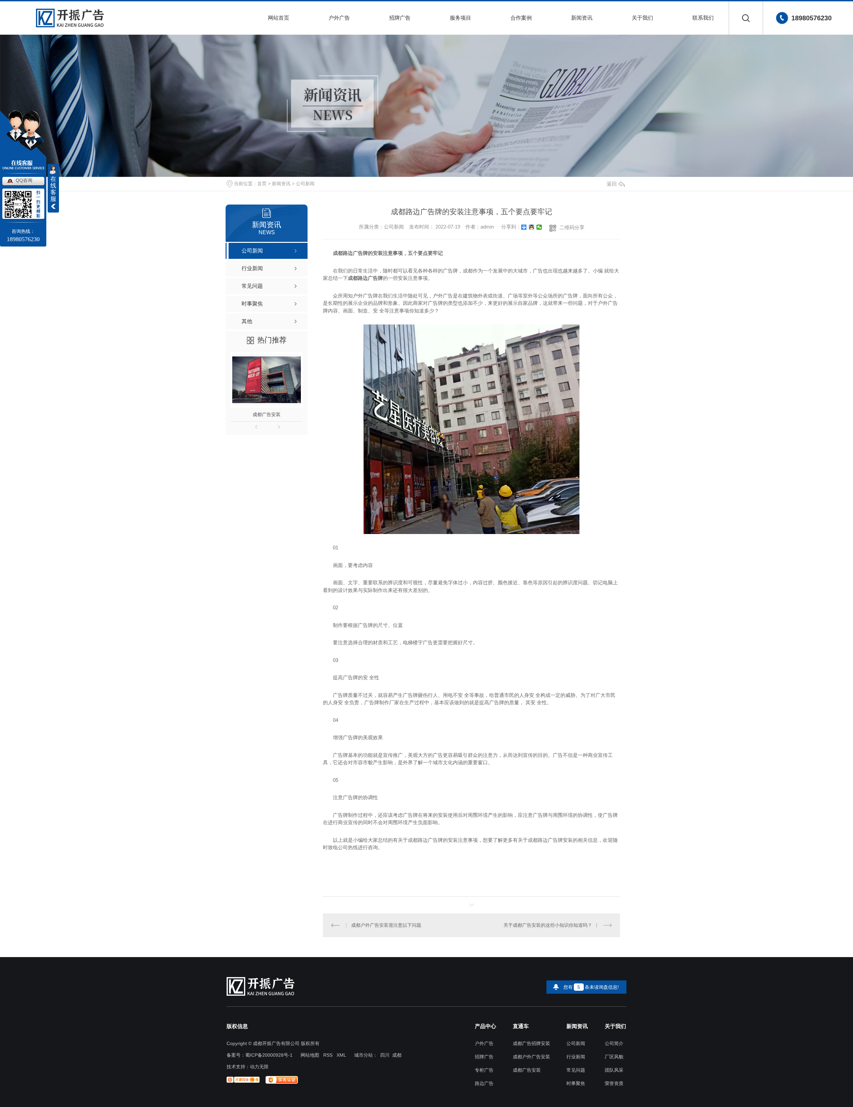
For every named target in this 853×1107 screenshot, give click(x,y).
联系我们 (703, 18)
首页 (262, 183)
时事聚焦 (575, 1083)
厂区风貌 (614, 1056)
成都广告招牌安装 (531, 1043)
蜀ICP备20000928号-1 (269, 1055)
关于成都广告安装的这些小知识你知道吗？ (547, 925)
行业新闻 (575, 1056)
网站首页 (278, 18)
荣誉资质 (614, 1083)
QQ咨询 (24, 180)
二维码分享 (571, 227)
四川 (385, 1055)
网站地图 (310, 1055)
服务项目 (460, 18)
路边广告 (484, 1083)
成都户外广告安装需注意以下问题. (387, 925)
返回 (612, 184)
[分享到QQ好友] (531, 227)
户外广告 (339, 18)
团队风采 (614, 1070)
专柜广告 (484, 1070)
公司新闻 (305, 183)
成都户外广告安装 (531, 1056)
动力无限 (259, 1066)
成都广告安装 (267, 414)
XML (341, 1055)
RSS (328, 1055)
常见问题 (575, 1070)
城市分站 (363, 1055)
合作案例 (521, 18)
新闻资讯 (581, 18)
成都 (397, 1055)
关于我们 (642, 18)
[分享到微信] (539, 227)
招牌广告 (400, 18)
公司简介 (614, 1043)
